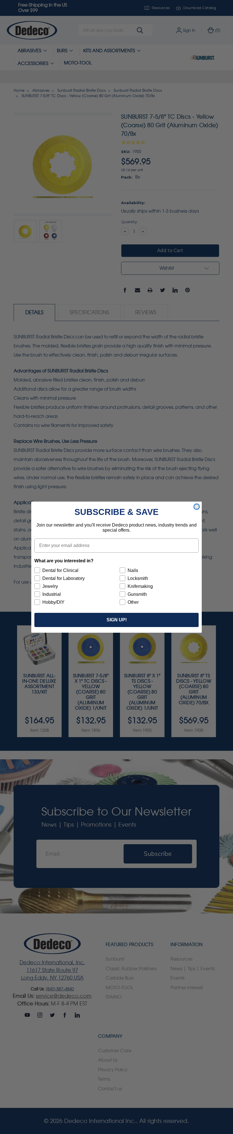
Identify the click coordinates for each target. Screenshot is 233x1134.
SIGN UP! (117, 619)
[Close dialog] (196, 507)
